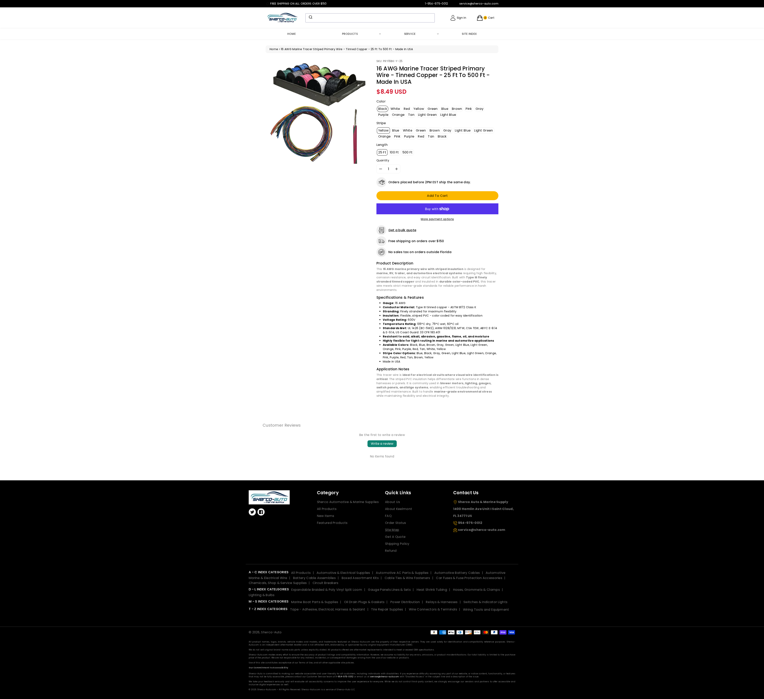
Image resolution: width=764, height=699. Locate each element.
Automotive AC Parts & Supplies (402, 572)
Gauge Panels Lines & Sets (389, 589)
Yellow (418, 108)
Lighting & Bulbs (262, 595)
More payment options (437, 219)
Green (433, 108)
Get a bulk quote (402, 230)
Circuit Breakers (325, 583)
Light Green (427, 114)
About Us (392, 502)
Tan (411, 114)
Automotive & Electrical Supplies (343, 572)
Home (291, 34)
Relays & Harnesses (441, 602)
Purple (383, 114)
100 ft (394, 152)
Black (382, 108)
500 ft (407, 152)
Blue (444, 108)
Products (350, 34)
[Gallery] (318, 111)
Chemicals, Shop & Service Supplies (278, 583)
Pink (469, 108)
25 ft (382, 152)
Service (410, 34)
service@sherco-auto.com (384, 676)
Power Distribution (405, 602)
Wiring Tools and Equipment (486, 609)
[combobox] (370, 17)
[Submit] (310, 17)
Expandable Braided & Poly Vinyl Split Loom (326, 589)
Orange (398, 114)
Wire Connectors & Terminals (433, 609)
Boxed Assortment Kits (360, 578)
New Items (325, 516)
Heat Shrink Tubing (432, 589)
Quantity (382, 160)
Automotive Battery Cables (457, 572)
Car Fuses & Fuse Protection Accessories (469, 578)
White (395, 108)
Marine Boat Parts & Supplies (314, 602)
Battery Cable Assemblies (314, 578)
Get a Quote (395, 536)
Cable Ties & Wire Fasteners (407, 578)
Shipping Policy (397, 543)
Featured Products (332, 523)
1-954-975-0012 (344, 676)
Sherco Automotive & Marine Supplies (348, 502)
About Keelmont (398, 509)
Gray (479, 108)
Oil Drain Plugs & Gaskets (364, 602)
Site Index (469, 34)
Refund (391, 550)
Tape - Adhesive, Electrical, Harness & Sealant (327, 609)
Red (407, 108)
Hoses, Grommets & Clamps (476, 589)
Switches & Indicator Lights (485, 602)
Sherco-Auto (271, 632)
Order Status (395, 523)
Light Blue (448, 114)
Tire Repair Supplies (387, 609)
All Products (327, 509)
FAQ (388, 516)
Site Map (392, 529)
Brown (457, 108)
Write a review (382, 443)
